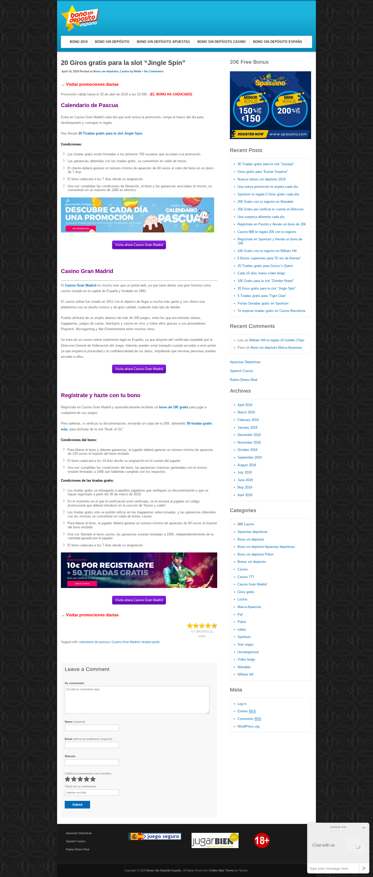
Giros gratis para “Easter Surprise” (263, 172)
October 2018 (247, 450)
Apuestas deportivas (253, 532)
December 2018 (249, 435)
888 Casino (246, 524)
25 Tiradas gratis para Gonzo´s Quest (265, 266)
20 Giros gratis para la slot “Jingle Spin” (267, 288)
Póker (242, 622)
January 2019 (247, 427)
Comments (249, 719)
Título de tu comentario (80, 786)
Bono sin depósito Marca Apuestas (276, 347)
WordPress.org (248, 726)
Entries (247, 711)
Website (70, 756)
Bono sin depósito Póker (256, 554)
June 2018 (245, 480)
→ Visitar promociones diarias (90, 84)
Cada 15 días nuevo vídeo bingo (261, 273)
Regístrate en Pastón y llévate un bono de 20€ (272, 224)
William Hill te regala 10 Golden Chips (276, 340)
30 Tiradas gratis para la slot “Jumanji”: (266, 164)
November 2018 (249, 442)
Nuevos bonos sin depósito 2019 (261, 179)
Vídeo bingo (246, 659)
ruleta (242, 629)
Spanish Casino (241, 371)
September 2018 (250, 457)
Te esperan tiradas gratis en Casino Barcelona (271, 311)
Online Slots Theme (222, 870)
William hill (245, 674)
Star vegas (245, 644)
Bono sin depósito (105, 71)
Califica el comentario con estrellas (88, 773)
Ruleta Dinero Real (243, 380)
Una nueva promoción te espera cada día (268, 187)
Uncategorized (248, 652)
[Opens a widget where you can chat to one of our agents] (338, 848)
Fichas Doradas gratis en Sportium (263, 303)
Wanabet (244, 667)
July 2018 (245, 472)
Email (88, 738)
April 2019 (245, 405)
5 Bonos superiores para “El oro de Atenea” (269, 258)
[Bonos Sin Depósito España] (80, 30)
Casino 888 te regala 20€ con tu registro (267, 232)
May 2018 (245, 487)
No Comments (153, 71)
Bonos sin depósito (252, 562)
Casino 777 (246, 577)
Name (75, 721)
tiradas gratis (151, 642)
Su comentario (74, 683)
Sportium (244, 637)
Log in (242, 704)
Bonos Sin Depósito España (164, 870)
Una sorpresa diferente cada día (261, 217)
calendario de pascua (94, 642)
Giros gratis (246, 592)
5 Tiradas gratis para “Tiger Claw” (262, 296)
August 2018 (247, 465)
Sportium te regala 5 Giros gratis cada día (268, 194)
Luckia (242, 599)
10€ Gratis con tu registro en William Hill (267, 251)
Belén (138, 71)
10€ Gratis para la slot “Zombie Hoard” (266, 281)
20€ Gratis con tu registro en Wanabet (265, 202)
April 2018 (245, 495)
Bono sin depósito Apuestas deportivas (266, 547)
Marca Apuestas (249, 607)
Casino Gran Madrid (126, 642)
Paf (240, 614)
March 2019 (246, 412)
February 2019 (248, 420)
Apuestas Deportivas (245, 362)
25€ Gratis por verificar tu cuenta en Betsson (270, 209)
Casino (124, 71)
